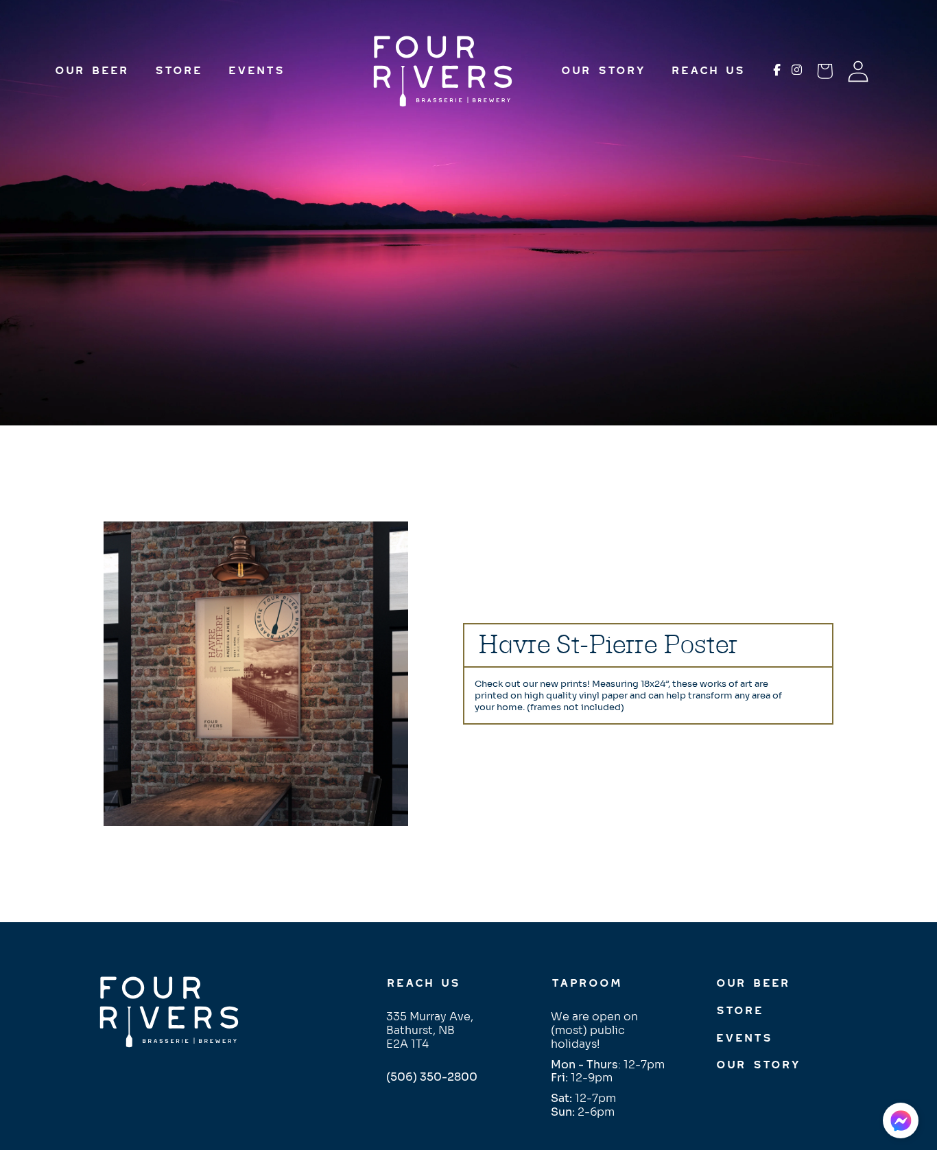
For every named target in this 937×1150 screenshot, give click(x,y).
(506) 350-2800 (431, 1077)
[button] (900, 1120)
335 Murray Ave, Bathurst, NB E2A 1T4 (429, 1030)
